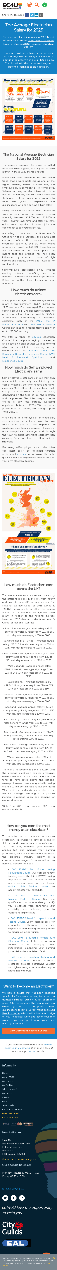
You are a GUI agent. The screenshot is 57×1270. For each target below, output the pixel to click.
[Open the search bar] (37, 5)
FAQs (4, 1101)
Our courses (7, 1081)
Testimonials (8, 1105)
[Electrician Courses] (12, 5)
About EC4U (8, 1077)
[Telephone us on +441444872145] (44, 6)
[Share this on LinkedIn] (36, 14)
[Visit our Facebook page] (14, 1200)
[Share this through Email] (41, 14)
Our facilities (7, 1085)
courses (30, 1051)
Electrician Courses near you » (19, 1159)
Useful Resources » (10, 1113)
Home (5, 1073)
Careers (5, 1097)
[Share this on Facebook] (27, 14)
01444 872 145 (13, 1189)
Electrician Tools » (10, 1117)
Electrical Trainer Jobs (12, 1109)
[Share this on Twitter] (32, 14)
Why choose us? (9, 1089)
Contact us (7, 1093)
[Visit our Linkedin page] (22, 1200)
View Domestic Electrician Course (28, 1030)
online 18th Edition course (28, 886)
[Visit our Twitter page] (5, 1200)
